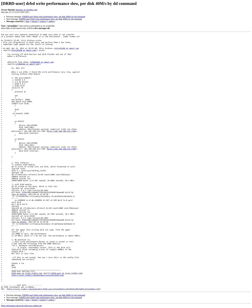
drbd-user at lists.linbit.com (27, 273)
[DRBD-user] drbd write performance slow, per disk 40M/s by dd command (53, 17)
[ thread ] (34, 21)
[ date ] (27, 21)
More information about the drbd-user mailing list (21, 306)
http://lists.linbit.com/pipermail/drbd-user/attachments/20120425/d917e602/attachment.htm (53, 289)
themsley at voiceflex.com (26, 10)
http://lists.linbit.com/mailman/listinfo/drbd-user (38, 275)
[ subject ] (43, 21)
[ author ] (51, 21)
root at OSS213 (19, 194)
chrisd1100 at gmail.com (67, 48)
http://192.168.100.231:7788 (61, 131)
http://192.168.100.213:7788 (61, 149)
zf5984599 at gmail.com (42, 62)
